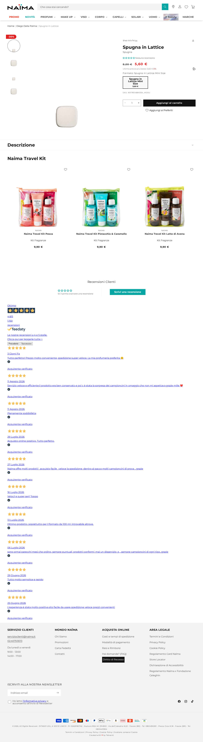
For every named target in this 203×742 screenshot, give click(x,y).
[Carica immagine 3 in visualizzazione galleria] (13, 74)
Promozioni (61, 642)
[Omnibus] (194, 69)
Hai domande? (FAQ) (114, 654)
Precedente (13, 344)
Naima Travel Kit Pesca (38, 233)
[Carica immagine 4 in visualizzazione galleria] (13, 88)
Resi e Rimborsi (111, 648)
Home (10, 26)
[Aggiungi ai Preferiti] (65, 169)
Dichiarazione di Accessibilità (166, 665)
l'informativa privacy (34, 701)
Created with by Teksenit (101, 735)
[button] (48, 17)
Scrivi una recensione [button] (127, 292)
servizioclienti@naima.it (21, 636)
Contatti (60, 654)
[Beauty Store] (173, 7)
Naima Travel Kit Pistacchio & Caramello (101, 233)
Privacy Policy (158, 642)
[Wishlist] (186, 7)
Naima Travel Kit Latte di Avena (165, 233)
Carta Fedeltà (63, 648)
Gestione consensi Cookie (126, 732)
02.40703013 (14, 640)
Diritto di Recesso (113, 659)
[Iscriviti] (57, 692)
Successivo (26, 344)
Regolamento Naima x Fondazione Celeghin (170, 673)
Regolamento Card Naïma (165, 654)
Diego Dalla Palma (26, 26)
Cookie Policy (157, 648)
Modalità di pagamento (116, 642)
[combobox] (102, 7)
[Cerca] (165, 7)
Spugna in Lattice (49, 26)
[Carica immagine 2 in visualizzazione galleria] (13, 60)
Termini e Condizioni (162, 636)
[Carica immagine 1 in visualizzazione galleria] (13, 46)
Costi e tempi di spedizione (118, 636)
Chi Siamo (61, 636)
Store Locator (157, 659)
